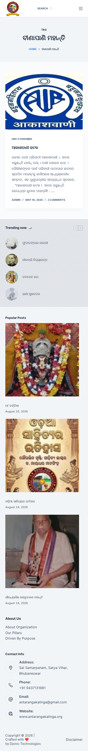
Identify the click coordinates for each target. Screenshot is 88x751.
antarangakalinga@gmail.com (43, 702)
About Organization (21, 627)
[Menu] (81, 8)
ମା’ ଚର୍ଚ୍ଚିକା (12, 405)
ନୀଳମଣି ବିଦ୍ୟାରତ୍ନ (34, 260)
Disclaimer (74, 739)
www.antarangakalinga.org (40, 716)
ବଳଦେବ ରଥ (30, 277)
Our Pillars (13, 633)
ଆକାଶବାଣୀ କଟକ (25, 147)
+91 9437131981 (32, 688)
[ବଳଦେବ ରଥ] (11, 277)
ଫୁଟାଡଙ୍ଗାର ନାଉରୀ (35, 243)
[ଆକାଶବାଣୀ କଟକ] (44, 101)
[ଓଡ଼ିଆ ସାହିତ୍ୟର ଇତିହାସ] (42, 455)
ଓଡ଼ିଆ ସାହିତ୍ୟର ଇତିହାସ (20, 501)
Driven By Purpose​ (20, 638)
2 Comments (56, 199)
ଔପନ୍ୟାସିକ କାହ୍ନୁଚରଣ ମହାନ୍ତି (24, 597)
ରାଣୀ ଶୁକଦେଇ (31, 294)
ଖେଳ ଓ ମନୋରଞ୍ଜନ (22, 138)
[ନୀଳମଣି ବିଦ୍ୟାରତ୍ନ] (11, 260)
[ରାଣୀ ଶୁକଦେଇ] (11, 294)
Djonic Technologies (25, 744)
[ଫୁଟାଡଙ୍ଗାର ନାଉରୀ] (11, 243)
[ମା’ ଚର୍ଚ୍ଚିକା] (42, 359)
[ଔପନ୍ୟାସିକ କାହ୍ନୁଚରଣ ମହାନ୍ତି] (42, 551)
